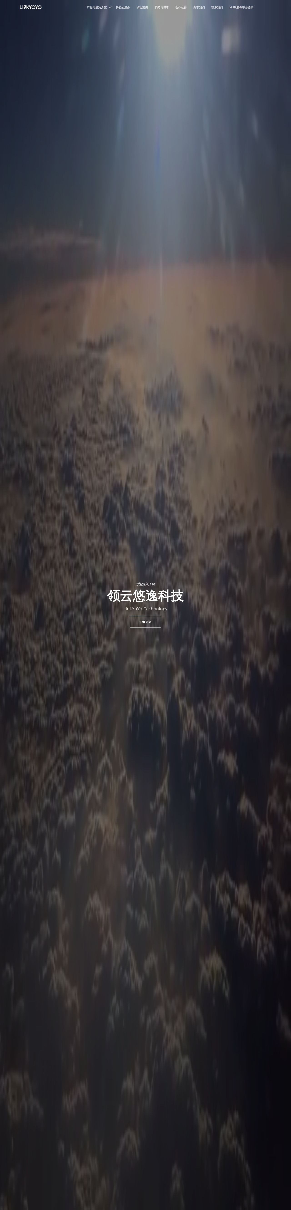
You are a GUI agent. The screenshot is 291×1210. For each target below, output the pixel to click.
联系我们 (217, 7)
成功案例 (142, 7)
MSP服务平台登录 (241, 7)
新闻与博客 (162, 7)
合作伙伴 (181, 7)
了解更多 (145, 622)
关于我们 (199, 7)
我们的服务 (123, 7)
